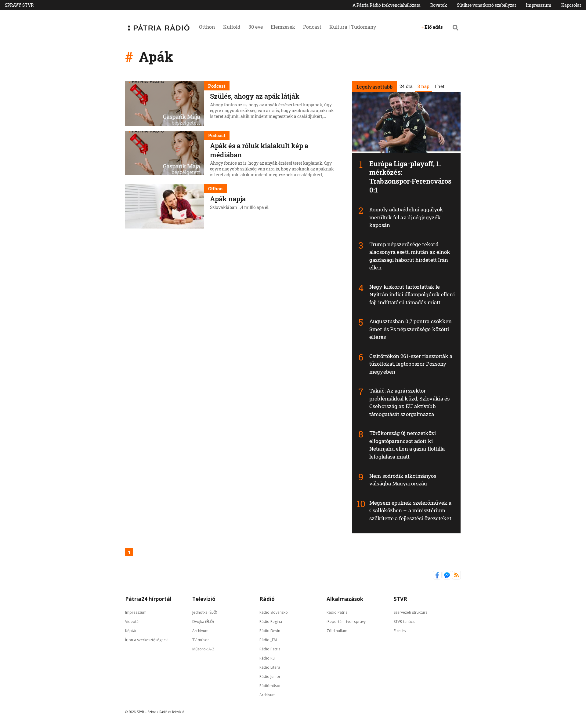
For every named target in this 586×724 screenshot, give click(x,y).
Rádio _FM (268, 639)
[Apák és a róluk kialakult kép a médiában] (164, 155)
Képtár (131, 630)
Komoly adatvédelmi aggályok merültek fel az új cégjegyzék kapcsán (406, 217)
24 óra (405, 86)
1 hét (439, 86)
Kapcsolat (571, 5)
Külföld (232, 27)
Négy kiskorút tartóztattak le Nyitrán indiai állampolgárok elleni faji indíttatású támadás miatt (412, 294)
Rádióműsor (270, 685)
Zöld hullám (337, 630)
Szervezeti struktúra (411, 612)
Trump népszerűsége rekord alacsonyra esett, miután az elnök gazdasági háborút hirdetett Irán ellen (409, 256)
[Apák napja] (164, 206)
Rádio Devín (269, 630)
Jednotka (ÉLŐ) (204, 612)
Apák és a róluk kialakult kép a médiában (259, 150)
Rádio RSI (267, 658)
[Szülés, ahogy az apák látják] (164, 103)
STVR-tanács (404, 621)
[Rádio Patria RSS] (456, 578)
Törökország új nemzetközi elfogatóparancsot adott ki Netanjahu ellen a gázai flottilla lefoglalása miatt (407, 445)
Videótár (132, 621)
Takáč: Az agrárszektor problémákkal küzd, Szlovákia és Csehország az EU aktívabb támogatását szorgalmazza (409, 402)
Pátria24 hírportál (148, 598)
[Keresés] (455, 27)
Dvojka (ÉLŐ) (203, 621)
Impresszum (539, 5)
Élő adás (434, 27)
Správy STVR (19, 5)
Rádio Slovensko (273, 612)
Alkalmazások (345, 598)
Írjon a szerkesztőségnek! (146, 639)
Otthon (207, 27)
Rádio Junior (269, 676)
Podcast (312, 27)
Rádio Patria (269, 649)
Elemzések (283, 27)
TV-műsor (200, 639)
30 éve (255, 27)
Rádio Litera (269, 667)
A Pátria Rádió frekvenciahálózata (387, 5)
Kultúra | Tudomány (352, 27)
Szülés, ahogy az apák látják (254, 96)
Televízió (203, 598)
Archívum (200, 630)
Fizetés (400, 630)
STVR (400, 598)
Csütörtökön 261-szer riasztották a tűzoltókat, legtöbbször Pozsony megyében (410, 364)
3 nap (423, 86)
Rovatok (438, 5)
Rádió (267, 598)
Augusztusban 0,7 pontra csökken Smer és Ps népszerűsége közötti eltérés (410, 329)
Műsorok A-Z (203, 649)
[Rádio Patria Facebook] (438, 578)
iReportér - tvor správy (346, 621)
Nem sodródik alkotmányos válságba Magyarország (402, 479)
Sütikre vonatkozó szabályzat (486, 5)
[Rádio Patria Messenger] (447, 578)
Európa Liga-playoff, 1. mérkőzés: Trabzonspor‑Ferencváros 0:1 (410, 176)
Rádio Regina (270, 621)
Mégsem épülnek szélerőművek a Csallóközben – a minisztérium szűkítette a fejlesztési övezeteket (410, 510)
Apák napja (228, 198)
